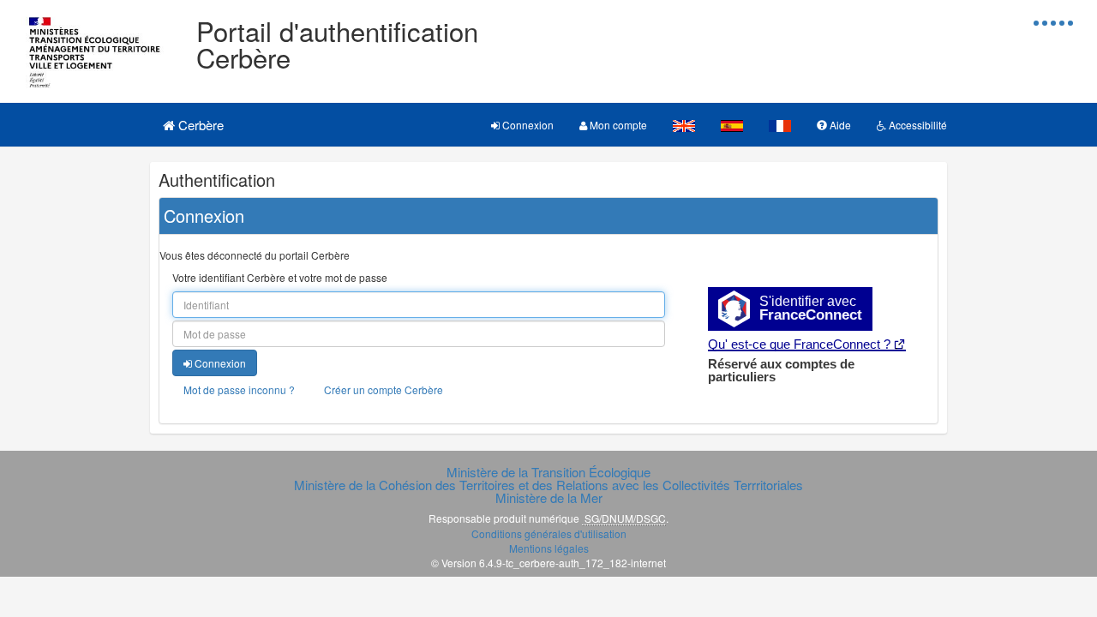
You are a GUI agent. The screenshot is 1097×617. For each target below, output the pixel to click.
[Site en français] (780, 125)
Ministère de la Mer (548, 497)
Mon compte (617, 124)
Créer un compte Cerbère (383, 389)
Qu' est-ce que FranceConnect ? (799, 344)
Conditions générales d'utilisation (548, 533)
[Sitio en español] (732, 125)
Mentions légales (549, 548)
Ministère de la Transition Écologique (548, 472)
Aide (839, 124)
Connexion (527, 124)
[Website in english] (684, 125)
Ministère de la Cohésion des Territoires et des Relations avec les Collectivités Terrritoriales (548, 485)
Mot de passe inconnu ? (239, 389)
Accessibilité (916, 124)
